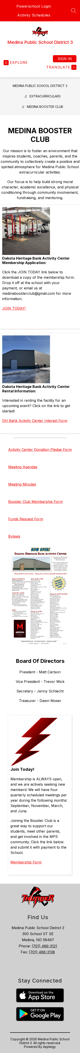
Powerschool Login (33, 6)
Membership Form (26, 862)
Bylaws (14, 536)
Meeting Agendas (22, 467)
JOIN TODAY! (14, 308)
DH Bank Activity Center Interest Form (34, 420)
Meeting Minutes (22, 484)
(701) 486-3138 (42, 952)
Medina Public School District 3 (40, 86)
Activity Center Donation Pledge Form (40, 449)
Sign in (65, 58)
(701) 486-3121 (44, 946)
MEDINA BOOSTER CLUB (45, 107)
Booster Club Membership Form (35, 501)
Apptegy (49, 1047)
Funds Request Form (25, 519)
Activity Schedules (33, 15)
